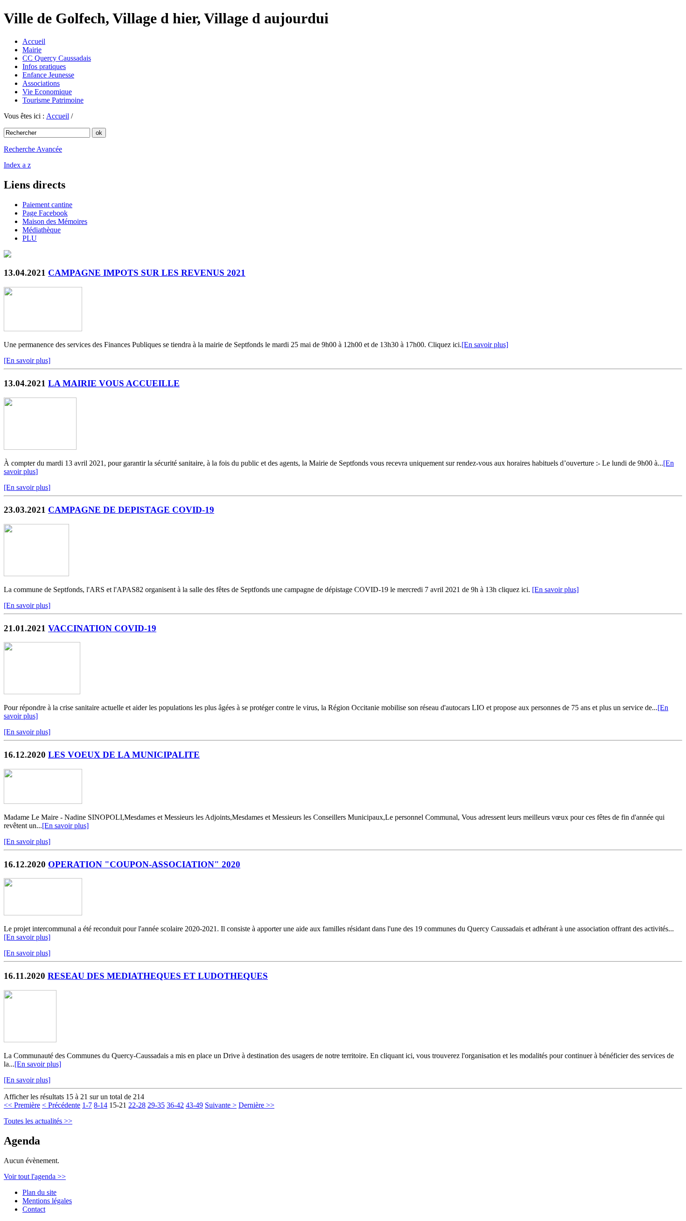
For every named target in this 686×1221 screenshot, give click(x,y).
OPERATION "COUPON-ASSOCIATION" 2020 (144, 864)
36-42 (175, 1105)
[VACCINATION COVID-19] (42, 692)
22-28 (137, 1105)
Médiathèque (41, 230)
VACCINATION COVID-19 (102, 628)
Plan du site (39, 1192)
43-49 (194, 1105)
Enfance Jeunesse (48, 75)
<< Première (22, 1105)
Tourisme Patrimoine (53, 100)
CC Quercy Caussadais (56, 58)
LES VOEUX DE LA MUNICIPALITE (124, 755)
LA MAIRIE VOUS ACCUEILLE (114, 383)
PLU (29, 238)
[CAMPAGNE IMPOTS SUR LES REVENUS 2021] (43, 329)
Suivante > (221, 1105)
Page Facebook (45, 213)
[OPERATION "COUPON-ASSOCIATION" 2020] (43, 913)
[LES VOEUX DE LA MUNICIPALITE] (43, 801)
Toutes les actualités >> (38, 1121)
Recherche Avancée (33, 149)
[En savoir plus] (485, 345)
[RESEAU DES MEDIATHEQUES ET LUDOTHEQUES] (30, 1040)
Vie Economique (47, 92)
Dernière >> (256, 1105)
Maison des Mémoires (54, 221)
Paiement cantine (47, 205)
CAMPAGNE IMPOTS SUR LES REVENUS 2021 (146, 273)
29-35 (156, 1105)
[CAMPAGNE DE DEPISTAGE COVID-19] (36, 574)
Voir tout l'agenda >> (35, 1176)
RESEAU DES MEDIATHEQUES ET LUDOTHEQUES (158, 976)
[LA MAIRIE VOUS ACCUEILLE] (40, 447)
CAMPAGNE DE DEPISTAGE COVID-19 (131, 510)
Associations (41, 83)
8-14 (100, 1105)
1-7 (87, 1105)
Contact (33, 1209)
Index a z (17, 165)
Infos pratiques (44, 66)
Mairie (32, 50)
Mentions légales (47, 1201)
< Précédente (61, 1105)
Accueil (33, 41)
